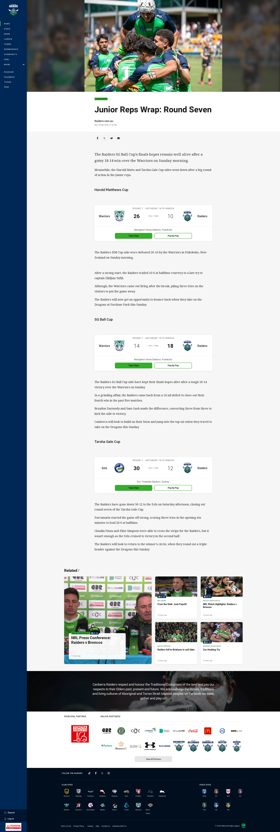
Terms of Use (66, 826)
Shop (6, 87)
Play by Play (173, 235)
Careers (90, 826)
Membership (11, 49)
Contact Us (106, 826)
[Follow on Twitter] (102, 773)
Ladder (8, 39)
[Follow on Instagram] (108, 773)
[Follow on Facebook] (96, 773)
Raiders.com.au (103, 121)
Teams (8, 44)
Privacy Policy (78, 826)
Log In (11, 818)
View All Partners (153, 759)
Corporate (9, 72)
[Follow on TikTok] (89, 773)
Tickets (7, 82)
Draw (7, 34)
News (7, 24)
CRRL (7, 59)
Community (11, 54)
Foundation (9, 77)
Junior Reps (101, 99)
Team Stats (133, 235)
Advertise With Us (119, 826)
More (7, 64)
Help (97, 826)
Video (7, 29)
